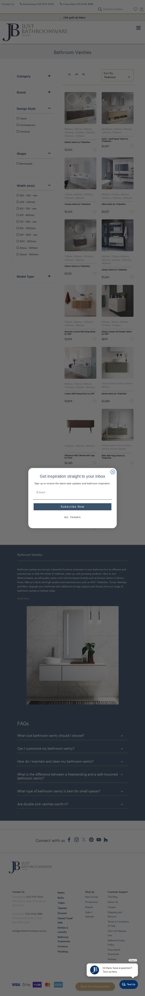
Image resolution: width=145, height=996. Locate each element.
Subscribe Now (73, 506)
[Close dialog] (113, 472)
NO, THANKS (72, 517)
